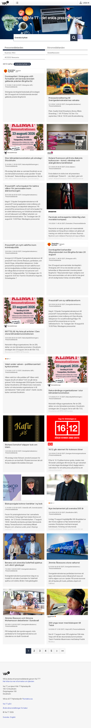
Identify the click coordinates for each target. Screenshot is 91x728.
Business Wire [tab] (10, 53)
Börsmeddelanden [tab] (56, 47)
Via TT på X (7, 704)
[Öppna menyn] (17, 2)
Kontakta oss (28, 699)
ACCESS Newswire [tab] (12, 57)
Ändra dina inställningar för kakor (15, 708)
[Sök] (73, 37)
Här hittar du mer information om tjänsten (18, 681)
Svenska (6, 717)
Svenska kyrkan (21, 64)
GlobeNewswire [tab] (53, 53)
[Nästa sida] (57, 651)
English (13, 717)
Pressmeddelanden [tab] (14, 47)
